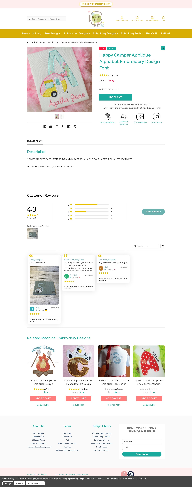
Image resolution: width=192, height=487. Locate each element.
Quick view (44, 405)
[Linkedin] (68, 126)
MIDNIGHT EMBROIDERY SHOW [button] (96, 4)
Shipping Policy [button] (38, 440)
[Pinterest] (74, 126)
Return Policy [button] (38, 433)
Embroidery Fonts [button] (101, 440)
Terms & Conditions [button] (38, 443)
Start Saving (142, 454)
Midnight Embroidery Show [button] (67, 450)
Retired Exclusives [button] (101, 450)
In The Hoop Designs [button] (101, 437)
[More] (29, 33)
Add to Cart (116, 97)
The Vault (151, 33)
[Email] (50, 126)
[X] (62, 126)
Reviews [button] (67, 447)
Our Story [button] (67, 433)
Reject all (19, 483)
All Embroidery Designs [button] (101, 433)
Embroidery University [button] (67, 443)
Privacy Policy (142, 479)
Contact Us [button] (67, 437)
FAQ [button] (67, 440)
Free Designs (52, 33)
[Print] (56, 126)
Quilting (36, 33)
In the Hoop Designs (76, 33)
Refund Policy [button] (38, 437)
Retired (165, 33)
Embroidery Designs (104, 33)
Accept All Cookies (35, 483)
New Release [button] (101, 447)
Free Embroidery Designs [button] (101, 443)
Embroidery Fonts (130, 33)
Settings (7, 483)
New (25, 33)
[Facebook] (44, 126)
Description (34, 141)
